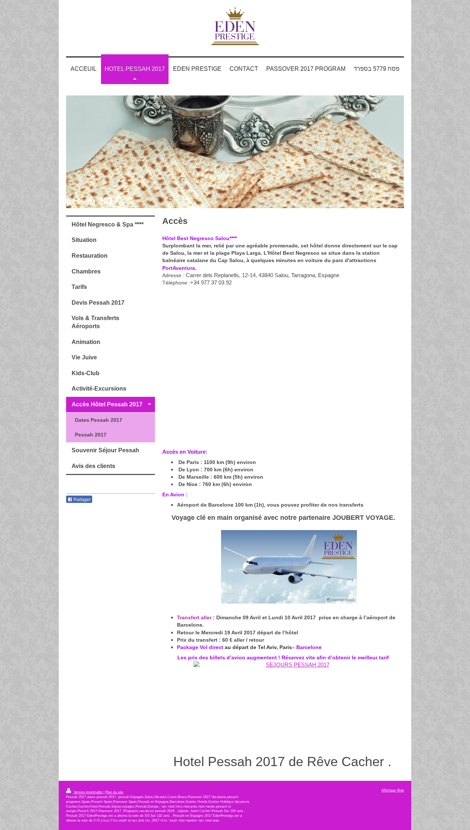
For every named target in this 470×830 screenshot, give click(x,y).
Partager (81, 499)
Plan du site (114, 792)
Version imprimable (88, 792)
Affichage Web (393, 790)
